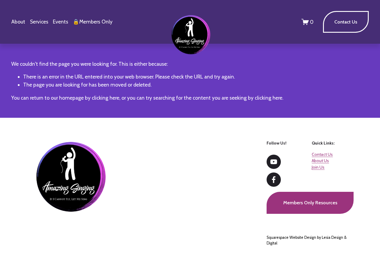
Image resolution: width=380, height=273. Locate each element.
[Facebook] (274, 179)
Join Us (318, 167)
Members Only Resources (310, 202)
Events (60, 21)
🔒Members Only (93, 21)
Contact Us (345, 22)
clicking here (105, 98)
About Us (320, 160)
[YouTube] (274, 162)
